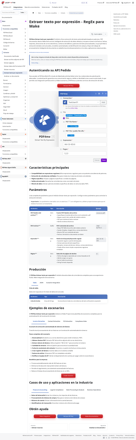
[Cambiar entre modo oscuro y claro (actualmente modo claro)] (133, 2)
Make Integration (45, 416)
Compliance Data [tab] (81, 321)
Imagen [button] (5, 90)
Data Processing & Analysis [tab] (75, 390)
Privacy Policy (119, 435)
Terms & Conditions (130, 435)
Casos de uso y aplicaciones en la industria (122, 30)
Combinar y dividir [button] (9, 94)
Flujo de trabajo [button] (8, 113)
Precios (100, 3)
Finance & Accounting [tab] (40, 390)
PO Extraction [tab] (67, 321)
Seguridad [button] (6, 107)
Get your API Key (68, 86)
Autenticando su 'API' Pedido (121, 14)
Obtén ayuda (117, 34)
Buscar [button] (5, 80)
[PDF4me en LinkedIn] (104, 438)
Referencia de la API (27, 435)
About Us (105, 435)
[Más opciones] (105, 34)
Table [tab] (35, 283)
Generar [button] (6, 87)
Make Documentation (91, 416)
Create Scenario (68, 376)
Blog (66, 7)
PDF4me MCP (55, 435)
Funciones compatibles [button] (10, 29)
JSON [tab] (41, 283)
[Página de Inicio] (33, 13)
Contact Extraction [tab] (54, 321)
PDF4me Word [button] (8, 36)
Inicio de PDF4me (111, 3)
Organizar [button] (6, 100)
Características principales (120, 17)
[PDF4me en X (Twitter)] (106, 438)
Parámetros (116, 20)
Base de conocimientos (32, 7)
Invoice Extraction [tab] (39, 321)
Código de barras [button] (8, 43)
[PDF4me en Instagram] (109, 438)
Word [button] (5, 110)
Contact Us (111, 435)
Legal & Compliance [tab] (56, 390)
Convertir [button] (6, 46)
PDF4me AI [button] (6, 39)
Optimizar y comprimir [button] (10, 97)
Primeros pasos (38, 435)
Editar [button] (5, 49)
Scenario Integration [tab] (53, 283)
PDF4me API (7, 7)
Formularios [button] (7, 84)
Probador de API (57, 7)
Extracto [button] (6, 53)
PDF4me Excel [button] (7, 33)
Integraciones (17, 7)
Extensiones (46, 7)
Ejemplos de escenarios (120, 26)
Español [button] (126, 3)
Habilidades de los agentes (67, 435)
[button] (68, 127)
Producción (116, 23)
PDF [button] (4, 103)
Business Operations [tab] (94, 390)
